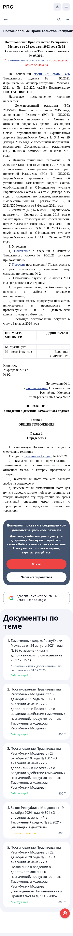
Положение (22, 251)
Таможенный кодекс (38, 456)
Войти (36, 564)
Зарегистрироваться (36, 577)
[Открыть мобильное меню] (66, 7)
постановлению (37, 388)
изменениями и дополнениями (28, 60)
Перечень (18, 264)
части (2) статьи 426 (52, 74)
